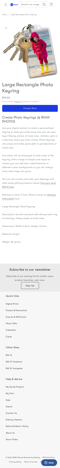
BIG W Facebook (14, 361)
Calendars (11, 330)
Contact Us (11, 413)
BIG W (9, 355)
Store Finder (12, 439)
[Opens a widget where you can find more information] (49, 463)
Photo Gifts (11, 323)
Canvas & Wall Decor (16, 317)
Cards (9, 336)
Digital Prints (12, 304)
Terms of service (30, 462)
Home (4, 15)
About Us (10, 433)
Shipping (17, 101)
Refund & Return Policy (17, 426)
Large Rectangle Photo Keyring (23, 15)
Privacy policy (15, 462)
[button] (6, 4)
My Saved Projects (15, 387)
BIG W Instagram (14, 368)
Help (8, 400)
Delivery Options (14, 419)
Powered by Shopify (32, 457)
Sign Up (30, 285)
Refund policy (48, 457)
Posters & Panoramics (16, 310)
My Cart (10, 393)
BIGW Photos (18, 457)
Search (9, 406)
